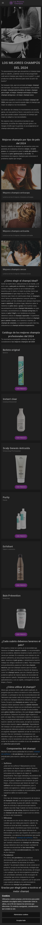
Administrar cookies (21, 914)
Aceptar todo (21, 920)
